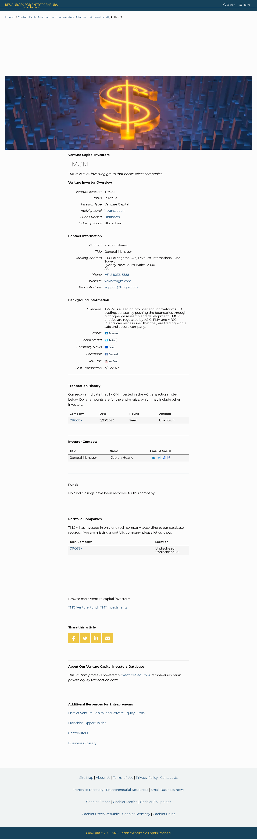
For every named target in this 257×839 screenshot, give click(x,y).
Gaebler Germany (136, 814)
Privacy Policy (147, 778)
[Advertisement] (128, 47)
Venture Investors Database (69, 17)
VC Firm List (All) (100, 17)
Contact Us (169, 778)
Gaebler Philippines (155, 802)
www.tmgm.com (118, 281)
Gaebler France (98, 802)
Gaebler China (164, 814)
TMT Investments (113, 607)
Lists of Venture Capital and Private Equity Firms (106, 713)
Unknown (112, 217)
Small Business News (167, 790)
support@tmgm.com (121, 287)
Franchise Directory (88, 790)
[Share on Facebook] (73, 638)
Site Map (86, 778)
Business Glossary (82, 743)
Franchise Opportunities (87, 723)
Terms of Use (123, 778)
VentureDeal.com (136, 675)
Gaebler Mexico (125, 802)
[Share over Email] (107, 638)
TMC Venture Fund (83, 607)
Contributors (78, 733)
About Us (103, 778)
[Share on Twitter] (85, 638)
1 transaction (114, 210)
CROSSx (76, 420)
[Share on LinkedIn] (96, 638)
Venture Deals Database (33, 17)
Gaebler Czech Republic (101, 814)
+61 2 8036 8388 (117, 275)
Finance (10, 17)
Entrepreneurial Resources (127, 790)
